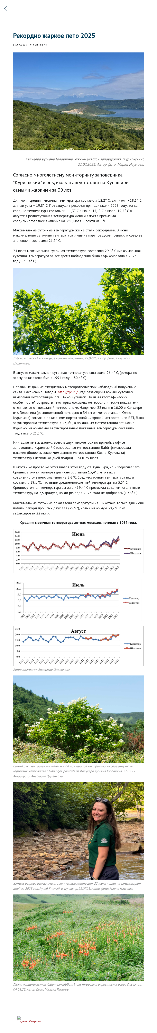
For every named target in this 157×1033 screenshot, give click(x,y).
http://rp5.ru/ (68, 392)
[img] (5, 8)
